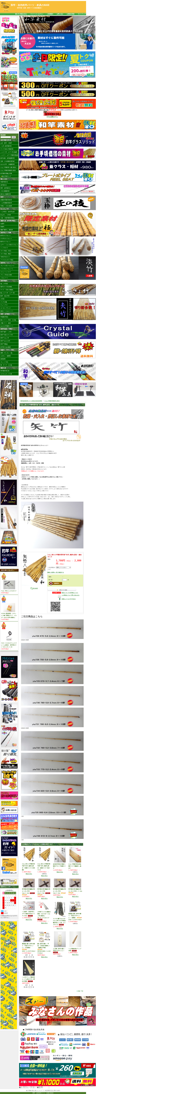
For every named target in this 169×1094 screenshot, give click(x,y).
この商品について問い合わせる (70, 595)
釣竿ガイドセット (5, 235)
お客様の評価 (70, 14)
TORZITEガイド (5, 257)
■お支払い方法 (27, 1087)
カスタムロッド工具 (6, 374)
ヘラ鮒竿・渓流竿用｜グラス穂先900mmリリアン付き (28, 913)
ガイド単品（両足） (6, 254)
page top (80, 991)
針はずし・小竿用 (5, 215)
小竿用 (2, 299)
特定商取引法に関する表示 (52, 1090)
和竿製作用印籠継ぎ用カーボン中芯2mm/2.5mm (43, 891)
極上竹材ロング (6, 176)
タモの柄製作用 (4, 191)
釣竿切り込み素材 (5, 347)
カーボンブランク (5, 308)
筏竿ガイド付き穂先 (6, 286)
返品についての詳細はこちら (70, 592)
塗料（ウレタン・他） (6, 353)
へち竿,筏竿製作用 (5, 146)
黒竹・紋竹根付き (5, 188)
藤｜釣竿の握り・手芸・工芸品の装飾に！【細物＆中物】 (43, 945)
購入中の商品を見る (21, 14)
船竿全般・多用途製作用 (7, 158)
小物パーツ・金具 (5, 323)
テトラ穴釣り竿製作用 (6, 149)
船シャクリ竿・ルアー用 (7, 293)
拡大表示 (35, 588)
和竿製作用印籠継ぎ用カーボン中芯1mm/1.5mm (28, 891)
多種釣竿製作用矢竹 (6, 200)
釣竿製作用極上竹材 (6, 173)
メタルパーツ (4, 278)
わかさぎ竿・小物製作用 (7, 164)
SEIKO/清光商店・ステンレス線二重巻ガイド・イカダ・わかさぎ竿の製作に (9, 615)
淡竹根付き (3, 185)
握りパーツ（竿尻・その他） (8, 320)
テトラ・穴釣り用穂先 (6, 289)
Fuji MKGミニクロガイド (8, 591)
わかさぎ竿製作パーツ (6, 326)
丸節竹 (2, 223)
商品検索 (3, 135)
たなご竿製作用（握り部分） (8, 167)
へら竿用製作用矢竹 (6, 203)
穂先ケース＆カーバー (6, 311)
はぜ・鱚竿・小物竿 (6, 143)
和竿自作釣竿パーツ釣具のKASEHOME (31, 401)
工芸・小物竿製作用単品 (7, 218)
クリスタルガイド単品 (6, 260)
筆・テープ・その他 (6, 365)
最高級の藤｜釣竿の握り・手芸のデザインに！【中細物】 (28, 945)
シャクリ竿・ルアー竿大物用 (8, 152)
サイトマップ (82, 14)
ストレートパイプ (5, 272)
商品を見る (29, 874)
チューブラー (4, 305)
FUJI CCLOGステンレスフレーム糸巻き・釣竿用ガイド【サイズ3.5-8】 (9, 645)
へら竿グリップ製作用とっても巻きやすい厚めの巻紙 (28, 979)
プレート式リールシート (7, 265)
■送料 (42, 1087)
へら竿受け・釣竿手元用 (7, 211)
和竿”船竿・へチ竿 (5, 332)
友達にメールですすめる (69, 599)
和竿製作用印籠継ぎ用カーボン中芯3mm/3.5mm (59, 891)
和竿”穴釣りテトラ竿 (6, 335)
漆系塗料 (3, 359)
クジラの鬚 (3, 302)
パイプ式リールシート (6, 269)
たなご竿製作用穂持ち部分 (8, 170)
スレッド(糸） (4, 362)
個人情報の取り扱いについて (34, 1090)
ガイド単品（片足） (6, 250)
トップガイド (4, 247)
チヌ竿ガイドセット (6, 238)
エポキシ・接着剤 (5, 356)
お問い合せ (60, 14)
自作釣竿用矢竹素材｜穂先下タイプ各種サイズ (59, 866)
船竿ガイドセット (5, 241)
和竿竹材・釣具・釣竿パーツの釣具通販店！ (27, 8)
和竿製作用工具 (4, 371)
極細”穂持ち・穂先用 (6, 229)
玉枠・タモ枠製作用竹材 (7, 161)
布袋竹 (2, 226)
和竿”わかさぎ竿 (5, 341)
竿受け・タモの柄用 (6, 206)
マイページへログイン (36, 14)
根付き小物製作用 (5, 194)
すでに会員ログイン (52, 116)
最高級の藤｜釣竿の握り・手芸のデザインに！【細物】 (74, 915)
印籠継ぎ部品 (4, 317)
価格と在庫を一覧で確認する (55, 572)
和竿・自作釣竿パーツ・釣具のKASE (30, 5)
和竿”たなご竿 (4, 338)
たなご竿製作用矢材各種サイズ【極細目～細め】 (74, 866)
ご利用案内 (50, 14)
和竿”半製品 (4, 344)
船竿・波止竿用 (4, 296)
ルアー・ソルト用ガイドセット (9, 244)
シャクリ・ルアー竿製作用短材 (9, 155)
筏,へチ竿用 (4, 283)
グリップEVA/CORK (6, 275)
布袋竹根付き (4, 182)
